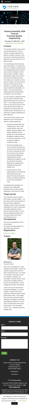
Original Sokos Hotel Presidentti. (14, 43)
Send (4, 353)
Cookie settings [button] (22, 400)
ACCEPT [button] (14, 403)
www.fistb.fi (14, 374)
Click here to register (9, 233)
